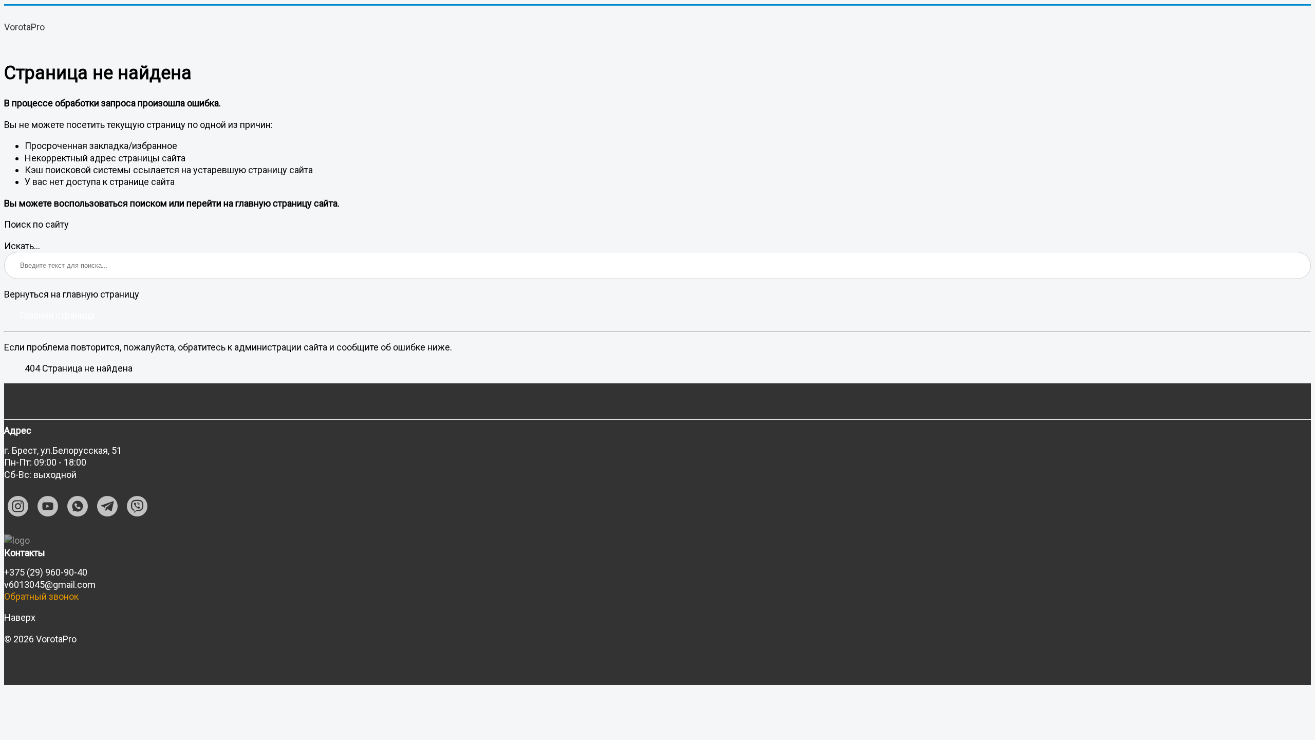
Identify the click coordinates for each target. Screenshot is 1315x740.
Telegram (107, 506)
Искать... (22, 245)
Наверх (19, 617)
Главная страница (57, 315)
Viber (137, 506)
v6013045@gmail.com (50, 584)
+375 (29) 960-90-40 (45, 572)
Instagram (18, 506)
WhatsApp (77, 506)
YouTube (47, 506)
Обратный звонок (41, 596)
